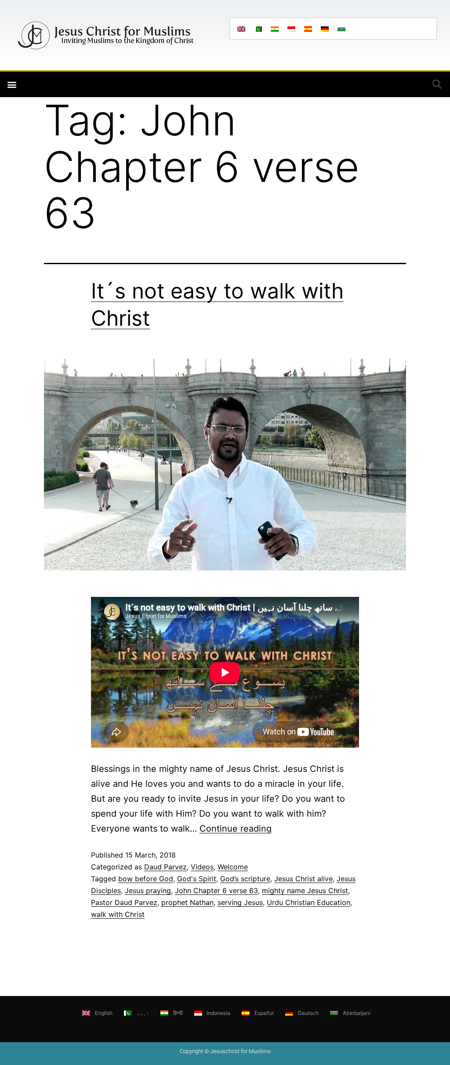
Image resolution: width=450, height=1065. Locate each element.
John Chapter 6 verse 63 (216, 890)
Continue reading (236, 828)
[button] (11, 84)
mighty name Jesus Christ (305, 890)
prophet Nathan (187, 902)
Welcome (233, 866)
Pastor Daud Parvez (124, 902)
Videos (202, 866)
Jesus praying (148, 890)
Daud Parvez (165, 866)
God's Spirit (196, 878)
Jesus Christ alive (303, 878)
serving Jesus (240, 902)
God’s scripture (245, 878)
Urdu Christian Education (308, 902)
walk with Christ (118, 914)
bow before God (145, 878)
